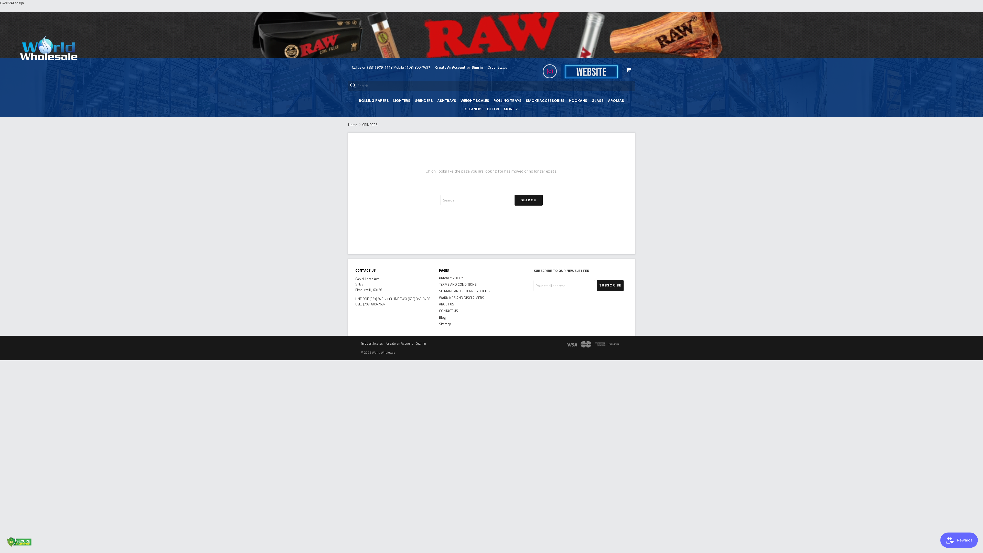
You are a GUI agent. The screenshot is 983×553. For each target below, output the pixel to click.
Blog (442, 317)
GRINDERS (424, 100)
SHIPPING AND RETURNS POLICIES (464, 291)
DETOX (493, 109)
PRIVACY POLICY (451, 278)
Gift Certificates (372, 343)
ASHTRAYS (446, 100)
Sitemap (445, 323)
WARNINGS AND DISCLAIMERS (461, 297)
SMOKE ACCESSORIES (545, 100)
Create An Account (450, 67)
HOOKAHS (578, 100)
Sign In (421, 343)
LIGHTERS (401, 100)
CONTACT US (448, 310)
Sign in (477, 67)
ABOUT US (446, 304)
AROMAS (616, 100)
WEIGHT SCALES (475, 100)
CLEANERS (474, 109)
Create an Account (399, 343)
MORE (509, 109)
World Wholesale (383, 352)
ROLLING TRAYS (507, 100)
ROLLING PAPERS (374, 100)
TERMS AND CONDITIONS (458, 284)
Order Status (497, 67)
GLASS (598, 100)
